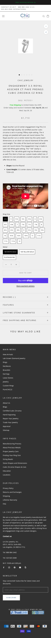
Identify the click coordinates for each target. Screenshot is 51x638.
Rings (5, 362)
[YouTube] (20, 567)
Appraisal (6, 426)
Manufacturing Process (12, 444)
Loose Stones (8, 378)
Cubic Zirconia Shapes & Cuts (14, 467)
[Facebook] (4, 567)
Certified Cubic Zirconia (12, 411)
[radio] (5, 219)
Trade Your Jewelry (10, 422)
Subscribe (11, 598)
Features (8, 305)
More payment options (25, 286)
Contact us (7, 536)
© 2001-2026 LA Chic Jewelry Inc (25, 609)
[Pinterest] (14, 567)
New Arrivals (8, 354)
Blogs (5, 407)
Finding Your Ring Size (12, 455)
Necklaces (7, 366)
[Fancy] (25, 567)
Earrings (6, 374)
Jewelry (6, 382)
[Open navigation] (3, 16)
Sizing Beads (8, 459)
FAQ (4, 504)
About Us (6, 403)
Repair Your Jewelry (10, 418)
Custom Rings (8, 385)
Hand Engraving (9, 414)
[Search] (44, 16)
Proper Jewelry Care (11, 451)
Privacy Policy (8, 488)
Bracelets (6, 370)
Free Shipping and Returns (19, 320)
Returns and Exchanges (12, 492)
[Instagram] (9, 567)
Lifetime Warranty (10, 500)
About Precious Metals (12, 447)
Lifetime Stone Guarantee (19, 312)
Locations (6, 475)
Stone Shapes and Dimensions (15, 463)
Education (7, 471)
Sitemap (6, 430)
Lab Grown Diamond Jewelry (14, 358)
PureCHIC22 (7, 389)
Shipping (6, 496)
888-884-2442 (23, 7)
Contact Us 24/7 (8, 7)
